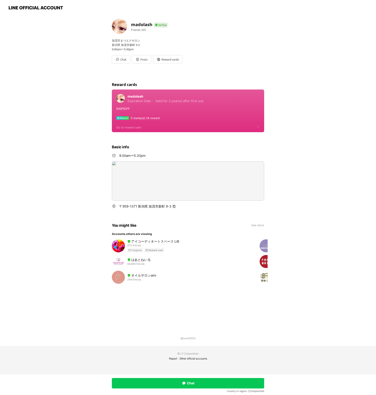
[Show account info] (161, 25)
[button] (141, 59)
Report (173, 358)
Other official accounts (193, 358)
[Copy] (174, 206)
